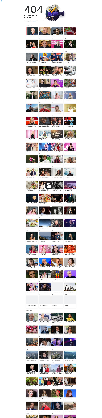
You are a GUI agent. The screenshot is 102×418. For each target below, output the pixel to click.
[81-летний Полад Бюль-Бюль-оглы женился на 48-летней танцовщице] (32, 33)
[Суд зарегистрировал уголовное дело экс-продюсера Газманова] (32, 340)
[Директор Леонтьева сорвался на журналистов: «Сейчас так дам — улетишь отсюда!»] (57, 328)
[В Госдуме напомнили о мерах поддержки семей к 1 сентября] (45, 276)
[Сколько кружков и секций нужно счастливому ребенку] (45, 302)
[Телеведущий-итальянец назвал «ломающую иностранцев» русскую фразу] (57, 264)
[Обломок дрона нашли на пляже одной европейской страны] (57, 276)
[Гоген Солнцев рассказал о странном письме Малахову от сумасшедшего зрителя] (45, 72)
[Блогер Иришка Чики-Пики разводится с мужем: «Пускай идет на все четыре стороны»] (32, 264)
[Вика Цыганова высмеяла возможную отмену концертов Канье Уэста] (70, 97)
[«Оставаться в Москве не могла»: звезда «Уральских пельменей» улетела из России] (57, 59)
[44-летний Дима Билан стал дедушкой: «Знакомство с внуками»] (57, 33)
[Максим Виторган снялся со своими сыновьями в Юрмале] (70, 174)
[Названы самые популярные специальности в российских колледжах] (32, 85)
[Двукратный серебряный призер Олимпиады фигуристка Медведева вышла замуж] (70, 328)
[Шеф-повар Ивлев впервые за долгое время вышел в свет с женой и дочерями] (32, 289)
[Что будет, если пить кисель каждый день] (70, 33)
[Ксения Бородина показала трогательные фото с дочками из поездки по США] (32, 238)
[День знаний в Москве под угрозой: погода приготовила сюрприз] (70, 46)
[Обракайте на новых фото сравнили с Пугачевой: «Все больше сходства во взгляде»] (57, 212)
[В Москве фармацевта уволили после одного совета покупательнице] (70, 72)
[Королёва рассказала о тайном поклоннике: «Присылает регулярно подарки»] (70, 149)
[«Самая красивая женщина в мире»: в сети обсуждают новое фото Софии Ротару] (57, 149)
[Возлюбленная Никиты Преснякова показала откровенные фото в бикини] (32, 110)
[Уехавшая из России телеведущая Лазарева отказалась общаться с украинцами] (45, 136)
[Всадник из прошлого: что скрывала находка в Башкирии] (45, 315)
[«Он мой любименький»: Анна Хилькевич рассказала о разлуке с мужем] (45, 187)
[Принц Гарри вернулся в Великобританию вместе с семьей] (32, 174)
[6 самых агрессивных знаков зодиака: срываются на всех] (57, 187)
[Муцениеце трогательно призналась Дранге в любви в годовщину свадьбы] (45, 85)
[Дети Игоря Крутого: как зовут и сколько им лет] (45, 46)
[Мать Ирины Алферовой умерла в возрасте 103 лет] (32, 328)
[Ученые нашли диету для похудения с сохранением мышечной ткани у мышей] (45, 200)
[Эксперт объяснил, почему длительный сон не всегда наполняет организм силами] (32, 353)
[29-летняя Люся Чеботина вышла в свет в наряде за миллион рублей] (57, 85)
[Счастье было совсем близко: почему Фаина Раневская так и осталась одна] (57, 289)
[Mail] (1, 1)
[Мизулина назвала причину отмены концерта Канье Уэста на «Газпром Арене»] (32, 136)
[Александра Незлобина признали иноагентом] (70, 302)
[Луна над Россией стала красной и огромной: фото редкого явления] (32, 200)
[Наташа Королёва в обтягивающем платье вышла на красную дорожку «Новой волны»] (70, 383)
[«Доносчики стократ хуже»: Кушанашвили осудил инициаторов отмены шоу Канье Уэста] (45, 395)
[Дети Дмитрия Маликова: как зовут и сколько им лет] (70, 59)
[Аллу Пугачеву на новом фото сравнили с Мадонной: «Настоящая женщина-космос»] (70, 136)
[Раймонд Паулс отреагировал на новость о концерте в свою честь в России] (32, 370)
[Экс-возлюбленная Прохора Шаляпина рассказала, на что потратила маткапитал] (70, 370)
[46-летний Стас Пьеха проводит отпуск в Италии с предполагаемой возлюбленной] (70, 110)
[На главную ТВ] (2, 1)
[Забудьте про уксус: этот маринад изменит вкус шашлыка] (32, 395)
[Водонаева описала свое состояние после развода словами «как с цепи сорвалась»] (32, 212)
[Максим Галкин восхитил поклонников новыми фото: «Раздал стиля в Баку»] (45, 161)
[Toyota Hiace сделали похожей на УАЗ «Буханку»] (57, 302)
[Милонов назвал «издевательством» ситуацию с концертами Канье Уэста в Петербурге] (45, 33)
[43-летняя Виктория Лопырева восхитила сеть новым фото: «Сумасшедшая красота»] (70, 212)
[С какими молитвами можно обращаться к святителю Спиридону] (45, 59)
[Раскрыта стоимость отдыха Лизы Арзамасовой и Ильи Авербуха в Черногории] (32, 149)
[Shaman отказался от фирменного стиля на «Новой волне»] (70, 395)
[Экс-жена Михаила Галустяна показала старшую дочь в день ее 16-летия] (57, 174)
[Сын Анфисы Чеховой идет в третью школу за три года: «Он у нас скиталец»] (57, 97)
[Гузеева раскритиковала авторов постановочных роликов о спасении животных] (57, 315)
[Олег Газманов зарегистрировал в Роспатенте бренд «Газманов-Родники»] (45, 264)
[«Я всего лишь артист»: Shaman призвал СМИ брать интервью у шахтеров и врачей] (70, 276)
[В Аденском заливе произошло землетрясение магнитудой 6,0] (70, 353)
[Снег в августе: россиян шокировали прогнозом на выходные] (57, 408)
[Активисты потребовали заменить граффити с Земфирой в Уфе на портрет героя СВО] (32, 161)
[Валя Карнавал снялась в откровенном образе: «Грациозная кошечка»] (45, 251)
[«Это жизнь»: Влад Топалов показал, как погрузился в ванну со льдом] (45, 149)
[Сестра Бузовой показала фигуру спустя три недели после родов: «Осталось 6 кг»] (57, 353)
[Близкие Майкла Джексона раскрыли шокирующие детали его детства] (45, 328)
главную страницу (33, 21)
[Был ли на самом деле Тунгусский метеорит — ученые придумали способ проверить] (45, 225)
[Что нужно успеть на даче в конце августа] (70, 85)
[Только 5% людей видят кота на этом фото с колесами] (45, 97)
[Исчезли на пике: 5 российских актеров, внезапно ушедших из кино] (45, 123)
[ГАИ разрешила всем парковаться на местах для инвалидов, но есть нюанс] (57, 136)
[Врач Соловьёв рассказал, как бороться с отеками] (70, 264)
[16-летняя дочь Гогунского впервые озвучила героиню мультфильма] (70, 238)
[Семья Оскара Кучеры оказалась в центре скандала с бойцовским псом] (57, 383)
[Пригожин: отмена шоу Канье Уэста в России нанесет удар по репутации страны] (70, 200)
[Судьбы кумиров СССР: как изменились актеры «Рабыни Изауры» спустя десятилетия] (45, 353)
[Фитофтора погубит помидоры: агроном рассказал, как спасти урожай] (70, 251)
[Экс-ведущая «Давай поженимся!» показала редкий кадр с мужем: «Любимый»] (32, 46)
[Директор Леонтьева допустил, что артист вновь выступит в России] (70, 225)
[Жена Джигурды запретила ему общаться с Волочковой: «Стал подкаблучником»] (57, 72)
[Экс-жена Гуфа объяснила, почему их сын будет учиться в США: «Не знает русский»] (32, 302)
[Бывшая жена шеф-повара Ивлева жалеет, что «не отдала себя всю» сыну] (32, 59)
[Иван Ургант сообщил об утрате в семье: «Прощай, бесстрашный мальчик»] (45, 383)
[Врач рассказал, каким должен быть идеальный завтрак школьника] (32, 187)
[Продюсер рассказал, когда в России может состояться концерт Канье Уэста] (45, 289)
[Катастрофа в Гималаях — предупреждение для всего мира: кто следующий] (57, 370)
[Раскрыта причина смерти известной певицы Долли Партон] (70, 123)
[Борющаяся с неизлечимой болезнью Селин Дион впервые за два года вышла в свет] (45, 212)
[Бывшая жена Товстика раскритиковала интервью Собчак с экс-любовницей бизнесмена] (32, 72)
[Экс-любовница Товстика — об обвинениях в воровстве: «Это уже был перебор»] (57, 200)
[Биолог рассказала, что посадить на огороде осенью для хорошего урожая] (70, 315)
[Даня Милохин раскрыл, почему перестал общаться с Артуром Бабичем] (32, 97)
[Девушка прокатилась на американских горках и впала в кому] (70, 289)
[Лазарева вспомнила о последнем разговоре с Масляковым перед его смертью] (45, 340)
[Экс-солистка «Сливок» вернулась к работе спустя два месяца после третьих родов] (32, 251)
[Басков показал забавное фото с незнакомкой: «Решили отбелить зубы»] (57, 225)
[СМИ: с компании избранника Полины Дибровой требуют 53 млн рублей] (45, 174)
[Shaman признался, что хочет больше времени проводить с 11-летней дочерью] (45, 370)
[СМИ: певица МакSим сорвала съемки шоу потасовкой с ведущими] (70, 340)
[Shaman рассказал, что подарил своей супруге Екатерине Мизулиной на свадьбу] (57, 395)
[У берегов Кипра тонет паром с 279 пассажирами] (45, 238)
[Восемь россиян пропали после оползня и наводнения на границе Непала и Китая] (32, 408)
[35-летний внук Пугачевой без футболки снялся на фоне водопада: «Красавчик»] (57, 340)
